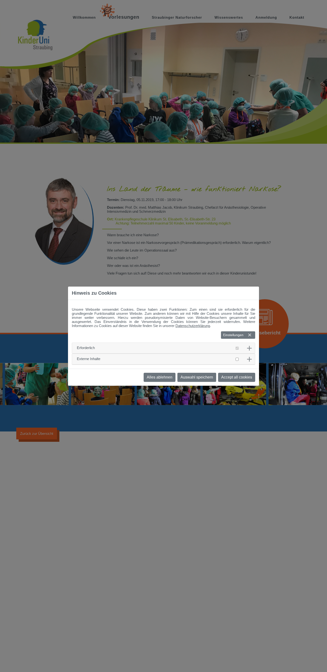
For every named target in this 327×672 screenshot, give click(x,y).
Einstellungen (233, 335)
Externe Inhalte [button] (88, 359)
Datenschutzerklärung (192, 326)
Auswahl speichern (196, 377)
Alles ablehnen (159, 377)
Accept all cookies (236, 377)
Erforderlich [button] (86, 348)
